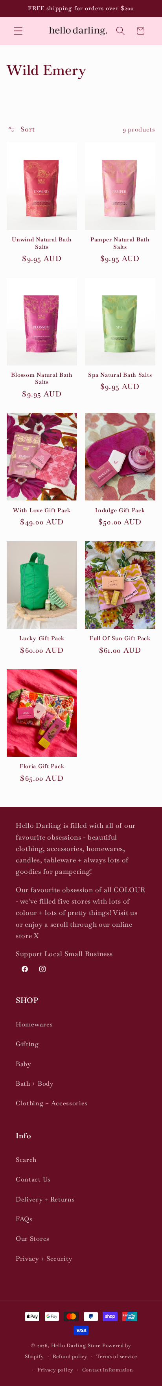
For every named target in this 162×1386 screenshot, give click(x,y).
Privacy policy (55, 1369)
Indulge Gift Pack (120, 510)
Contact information (107, 1369)
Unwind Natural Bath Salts (42, 243)
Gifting (27, 1044)
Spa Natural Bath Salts (120, 374)
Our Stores (33, 1238)
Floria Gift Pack (42, 766)
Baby (23, 1064)
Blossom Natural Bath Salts (41, 378)
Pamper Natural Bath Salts (120, 243)
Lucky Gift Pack (41, 638)
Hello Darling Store (76, 1345)
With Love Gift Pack (42, 510)
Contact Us (33, 1179)
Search (26, 1160)
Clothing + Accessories (52, 1103)
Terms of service (116, 1356)
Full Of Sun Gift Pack (120, 638)
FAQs (24, 1219)
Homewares (34, 1024)
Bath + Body (34, 1083)
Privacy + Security (44, 1259)
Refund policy (70, 1356)
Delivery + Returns (45, 1199)
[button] (18, 31)
